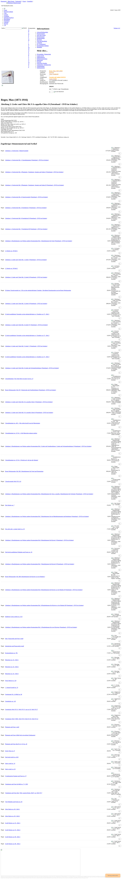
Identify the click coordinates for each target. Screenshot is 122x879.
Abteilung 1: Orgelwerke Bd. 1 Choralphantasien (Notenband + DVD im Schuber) (27, 160)
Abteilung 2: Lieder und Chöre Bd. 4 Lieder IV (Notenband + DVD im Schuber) (26, 325)
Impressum (40, 60)
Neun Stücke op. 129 (10, 680)
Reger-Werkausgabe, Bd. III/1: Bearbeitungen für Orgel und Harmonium (24, 471)
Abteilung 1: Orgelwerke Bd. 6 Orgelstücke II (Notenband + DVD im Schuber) (26, 218)
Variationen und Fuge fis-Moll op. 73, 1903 (16, 784)
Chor (5, 13)
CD (5, 25)
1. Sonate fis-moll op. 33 (11, 687)
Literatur (6, 22)
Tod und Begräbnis (42, 41)
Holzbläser (7, 20)
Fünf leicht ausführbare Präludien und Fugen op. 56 (18, 552)
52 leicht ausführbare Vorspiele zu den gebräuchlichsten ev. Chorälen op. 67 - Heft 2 (27, 335)
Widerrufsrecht (41, 57)
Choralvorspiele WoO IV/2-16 (13, 481)
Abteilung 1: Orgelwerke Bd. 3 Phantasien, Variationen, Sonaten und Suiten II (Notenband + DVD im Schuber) (34, 185)
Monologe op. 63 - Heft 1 (12, 660)
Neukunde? (18, 1)
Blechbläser (7, 19)
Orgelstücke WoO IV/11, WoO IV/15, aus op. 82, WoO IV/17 (21, 709)
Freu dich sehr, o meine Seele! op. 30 (15, 529)
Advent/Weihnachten (42, 32)
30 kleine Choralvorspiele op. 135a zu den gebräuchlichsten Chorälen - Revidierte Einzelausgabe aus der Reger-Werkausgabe (38, 290)
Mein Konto (11, 1)
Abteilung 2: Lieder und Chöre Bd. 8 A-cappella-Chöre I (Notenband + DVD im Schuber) (29, 402)
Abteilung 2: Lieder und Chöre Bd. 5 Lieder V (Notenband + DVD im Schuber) (26, 346)
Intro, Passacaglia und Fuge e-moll (14, 638)
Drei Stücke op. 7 (9, 505)
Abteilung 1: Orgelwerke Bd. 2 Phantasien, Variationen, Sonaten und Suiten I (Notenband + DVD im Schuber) (34, 172)
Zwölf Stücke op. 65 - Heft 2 (12, 830)
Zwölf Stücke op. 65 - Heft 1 (12, 823)
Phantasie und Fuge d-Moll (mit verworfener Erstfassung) (20, 735)
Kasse (24, 1)
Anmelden (29, 1)
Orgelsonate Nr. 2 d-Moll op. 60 (13, 694)
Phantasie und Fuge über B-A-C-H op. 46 (16, 744)
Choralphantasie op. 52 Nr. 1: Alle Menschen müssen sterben (21, 433)
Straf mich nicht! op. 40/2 (12, 757)
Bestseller (39, 47)
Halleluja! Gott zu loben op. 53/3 (13, 616)
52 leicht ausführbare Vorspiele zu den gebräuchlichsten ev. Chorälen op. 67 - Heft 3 (27, 357)
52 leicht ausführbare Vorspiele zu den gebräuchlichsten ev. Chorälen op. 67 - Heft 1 (27, 314)
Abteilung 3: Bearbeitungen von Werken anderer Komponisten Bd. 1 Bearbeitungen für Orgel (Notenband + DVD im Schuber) (38, 241)
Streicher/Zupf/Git (9, 17)
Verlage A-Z (117, 28)
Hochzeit (39, 39)
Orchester (6, 16)
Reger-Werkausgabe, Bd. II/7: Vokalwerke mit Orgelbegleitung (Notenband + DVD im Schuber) (30, 390)
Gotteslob (39, 42)
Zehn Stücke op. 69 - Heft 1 (12, 809)
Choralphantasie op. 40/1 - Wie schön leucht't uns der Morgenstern (22, 423)
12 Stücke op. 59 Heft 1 (11, 251)
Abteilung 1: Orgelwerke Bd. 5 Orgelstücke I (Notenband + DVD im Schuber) (26, 207)
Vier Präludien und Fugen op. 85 (13, 801)
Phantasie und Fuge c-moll (12, 727)
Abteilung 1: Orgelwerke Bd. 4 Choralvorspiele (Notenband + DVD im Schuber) (26, 197)
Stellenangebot (41, 67)
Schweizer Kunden (42, 63)
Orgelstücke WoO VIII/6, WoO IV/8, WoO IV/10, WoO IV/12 (21, 719)
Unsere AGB (40, 55)
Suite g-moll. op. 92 (10, 769)
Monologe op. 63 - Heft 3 (12, 673)
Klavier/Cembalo (8, 11)
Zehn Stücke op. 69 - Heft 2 (12, 816)
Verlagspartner (40, 66)
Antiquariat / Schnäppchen (44, 64)
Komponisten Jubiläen (43, 45)
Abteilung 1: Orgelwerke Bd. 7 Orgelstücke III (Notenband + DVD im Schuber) (26, 229)
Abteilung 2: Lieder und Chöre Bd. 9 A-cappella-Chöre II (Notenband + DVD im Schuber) (29, 412)
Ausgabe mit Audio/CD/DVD (57, 77)
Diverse (6, 23)
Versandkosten (65, 89)
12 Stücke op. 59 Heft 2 (11, 268)
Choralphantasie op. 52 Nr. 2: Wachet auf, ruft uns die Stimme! (21, 460)
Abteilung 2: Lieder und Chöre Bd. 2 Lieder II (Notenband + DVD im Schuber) (26, 277)
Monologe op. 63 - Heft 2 (12, 667)
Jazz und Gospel (41, 35)
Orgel (5, 10)
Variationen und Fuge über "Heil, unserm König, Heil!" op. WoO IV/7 (23, 793)
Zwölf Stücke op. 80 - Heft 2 (12, 843)
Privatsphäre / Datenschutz (44, 54)
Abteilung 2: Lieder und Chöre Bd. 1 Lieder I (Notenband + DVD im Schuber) (26, 259)
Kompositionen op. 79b (11, 653)
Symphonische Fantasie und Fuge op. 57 (15, 776)
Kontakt (39, 61)
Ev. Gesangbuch (41, 44)
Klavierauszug (40, 36)
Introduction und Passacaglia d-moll (14, 646)
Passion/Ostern (41, 33)
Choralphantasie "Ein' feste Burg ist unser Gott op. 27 (19, 378)
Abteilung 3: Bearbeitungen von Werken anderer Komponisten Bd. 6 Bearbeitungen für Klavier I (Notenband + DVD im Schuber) (39, 540)
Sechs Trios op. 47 (10, 751)
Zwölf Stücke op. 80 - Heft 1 (12, 837)
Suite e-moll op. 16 (10, 763)
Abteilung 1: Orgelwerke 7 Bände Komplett (16, 150)
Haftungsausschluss (42, 58)
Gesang (6, 14)
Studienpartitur (41, 38)
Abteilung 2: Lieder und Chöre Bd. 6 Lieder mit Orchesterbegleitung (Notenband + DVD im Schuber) (32, 368)
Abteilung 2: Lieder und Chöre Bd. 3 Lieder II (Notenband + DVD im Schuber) (26, 303)
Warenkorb (3, 1)
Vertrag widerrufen (113, 875)
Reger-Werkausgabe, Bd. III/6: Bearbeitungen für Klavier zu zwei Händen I (25, 576)
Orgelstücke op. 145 (10, 701)
